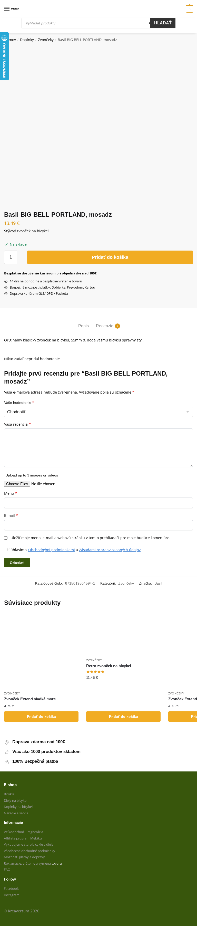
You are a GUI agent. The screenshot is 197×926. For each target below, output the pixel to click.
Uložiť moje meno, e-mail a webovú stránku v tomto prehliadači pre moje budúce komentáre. (90, 538)
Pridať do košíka (110, 257)
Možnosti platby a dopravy (24, 857)
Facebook (11, 888)
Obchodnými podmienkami (51, 549)
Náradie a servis (16, 813)
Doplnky (27, 39)
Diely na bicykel (15, 800)
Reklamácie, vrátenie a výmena (28, 863)
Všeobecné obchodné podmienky (29, 850)
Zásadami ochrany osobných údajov (110, 549)
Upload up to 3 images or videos (31, 475)
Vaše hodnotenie (19, 402)
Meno (10, 493)
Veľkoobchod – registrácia (23, 831)
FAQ (7, 869)
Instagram (11, 895)
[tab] (83, 321)
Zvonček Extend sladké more (30, 699)
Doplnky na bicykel (18, 806)
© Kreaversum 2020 (22, 910)
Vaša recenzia (17, 424)
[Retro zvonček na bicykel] (123, 634)
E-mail (11, 515)
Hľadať (163, 23)
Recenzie (104, 326)
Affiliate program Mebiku (23, 838)
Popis (83, 326)
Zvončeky (46, 39)
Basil (158, 583)
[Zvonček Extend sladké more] (41, 651)
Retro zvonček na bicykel (108, 666)
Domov (10, 39)
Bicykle (9, 794)
